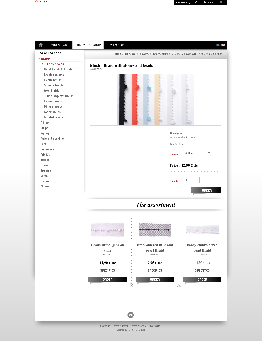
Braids (143, 54)
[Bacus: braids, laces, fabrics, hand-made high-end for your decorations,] (41, 45)
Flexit (143, 329)
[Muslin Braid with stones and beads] (155, 100)
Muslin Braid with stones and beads (197, 54)
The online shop (125, 54)
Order (207, 190)
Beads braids (160, 54)
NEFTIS (131, 329)
